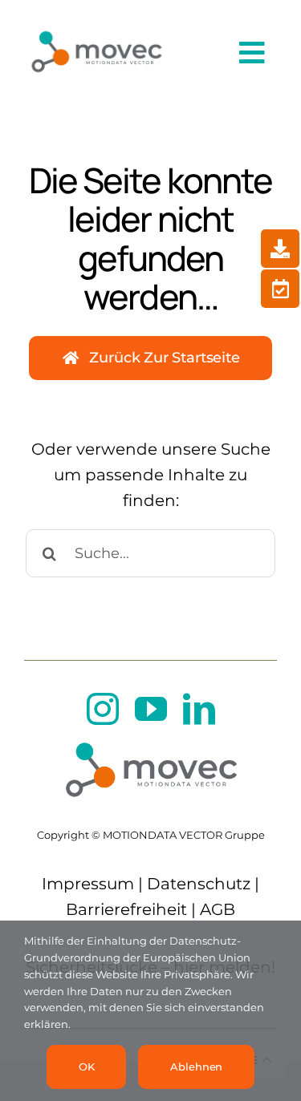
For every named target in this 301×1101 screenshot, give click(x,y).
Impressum (88, 883)
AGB (217, 909)
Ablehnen (196, 1066)
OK (87, 1066)
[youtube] (151, 709)
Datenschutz (198, 883)
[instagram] (103, 709)
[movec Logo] (96, 25)
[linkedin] (199, 709)
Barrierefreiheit (126, 909)
